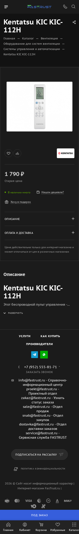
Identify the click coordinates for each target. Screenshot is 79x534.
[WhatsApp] (44, 355)
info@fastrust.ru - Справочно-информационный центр (42, 382)
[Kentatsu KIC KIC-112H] (39, 107)
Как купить (50, 336)
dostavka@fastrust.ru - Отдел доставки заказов (42, 426)
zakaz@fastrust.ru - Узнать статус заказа (42, 400)
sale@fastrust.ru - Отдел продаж (43, 409)
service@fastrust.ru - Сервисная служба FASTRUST (43, 435)
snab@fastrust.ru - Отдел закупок (42, 417)
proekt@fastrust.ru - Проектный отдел (42, 391)
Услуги (25, 336)
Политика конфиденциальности (43, 468)
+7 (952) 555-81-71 (40, 367)
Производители (39, 344)
